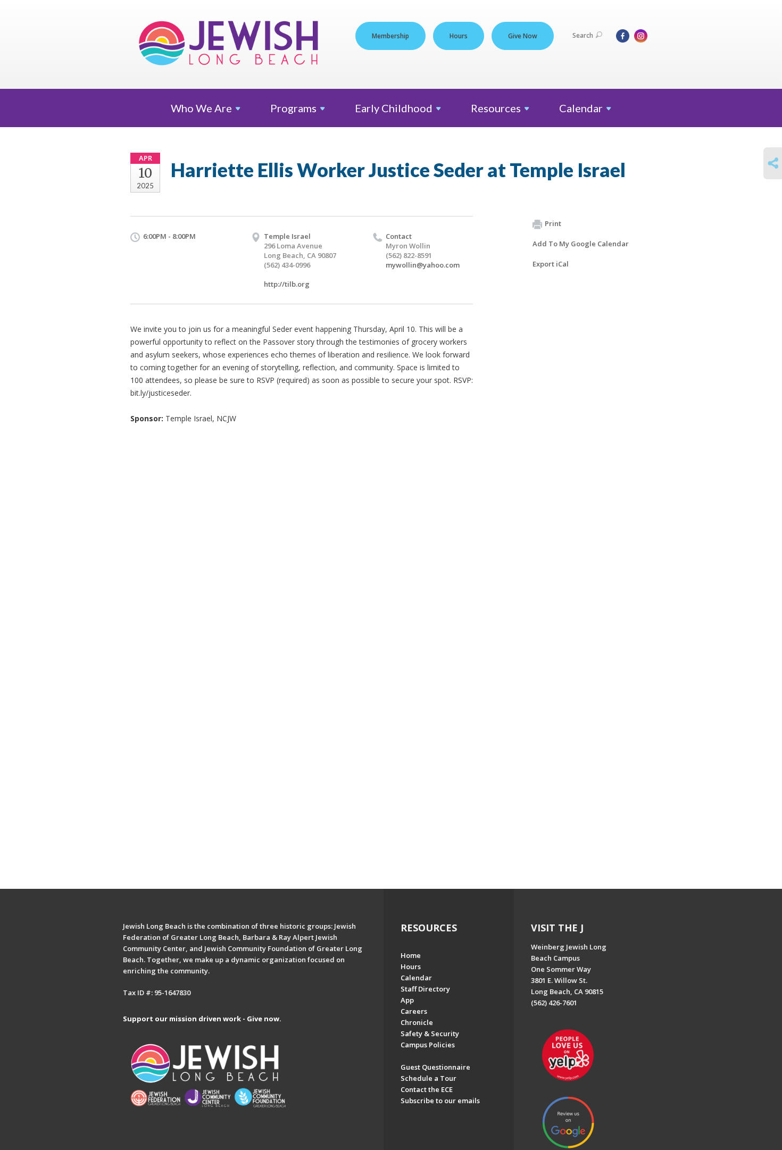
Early (393, 108)
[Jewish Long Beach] (231, 44)
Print (553, 223)
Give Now (522, 35)
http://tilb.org (287, 284)
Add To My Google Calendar (581, 243)
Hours (459, 35)
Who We (201, 108)
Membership (390, 35)
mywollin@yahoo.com (423, 265)
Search (582, 35)
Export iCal (551, 264)
